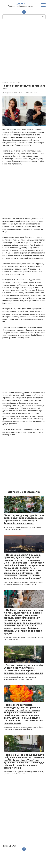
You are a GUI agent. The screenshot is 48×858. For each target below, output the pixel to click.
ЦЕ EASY (20, 3)
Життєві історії (31, 92)
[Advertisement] (24, 50)
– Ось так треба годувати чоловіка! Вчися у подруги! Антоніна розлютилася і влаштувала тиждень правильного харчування (24, 669)
